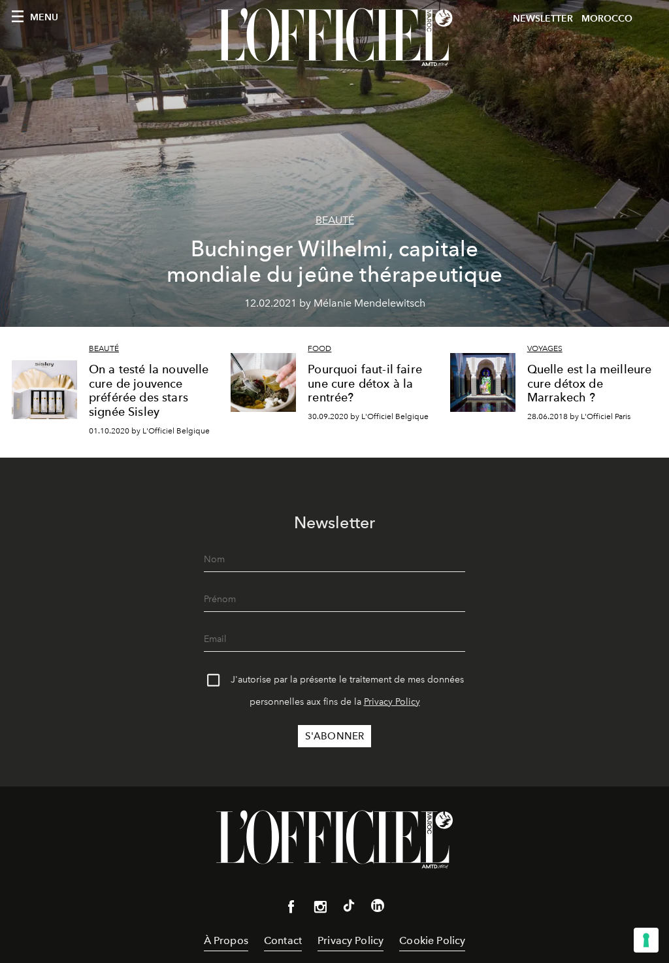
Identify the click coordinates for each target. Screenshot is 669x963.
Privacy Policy (392, 701)
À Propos (226, 940)
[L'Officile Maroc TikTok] (348, 908)
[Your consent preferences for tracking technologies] (646, 940)
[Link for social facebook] (291, 909)
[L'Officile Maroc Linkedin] (377, 908)
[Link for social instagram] (320, 909)
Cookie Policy (432, 940)
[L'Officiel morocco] (334, 37)
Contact (283, 940)
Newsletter (543, 18)
